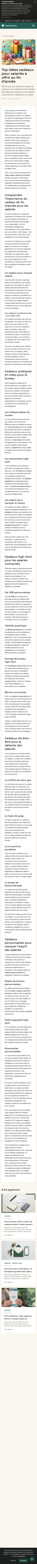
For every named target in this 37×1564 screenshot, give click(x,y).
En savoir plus (21, 1556)
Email (9, 21)
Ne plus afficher (6, 17)
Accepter (23, 1560)
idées (17, 769)
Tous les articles (9, 36)
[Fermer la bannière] (35, 2)
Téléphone (17, 21)
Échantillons (27, 21)
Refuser (13, 1560)
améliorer (13, 264)
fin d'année (11, 110)
